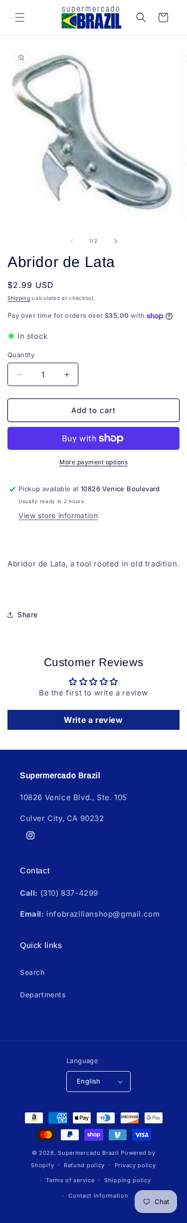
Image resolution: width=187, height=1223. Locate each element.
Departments (43, 994)
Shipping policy (127, 1180)
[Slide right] (116, 241)
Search (32, 972)
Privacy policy (135, 1165)
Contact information (98, 1195)
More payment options (93, 462)
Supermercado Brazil (88, 1152)
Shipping (18, 298)
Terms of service (70, 1180)
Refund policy (84, 1165)
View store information (58, 515)
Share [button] (27, 614)
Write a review (93, 720)
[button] (20, 17)
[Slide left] (72, 241)
